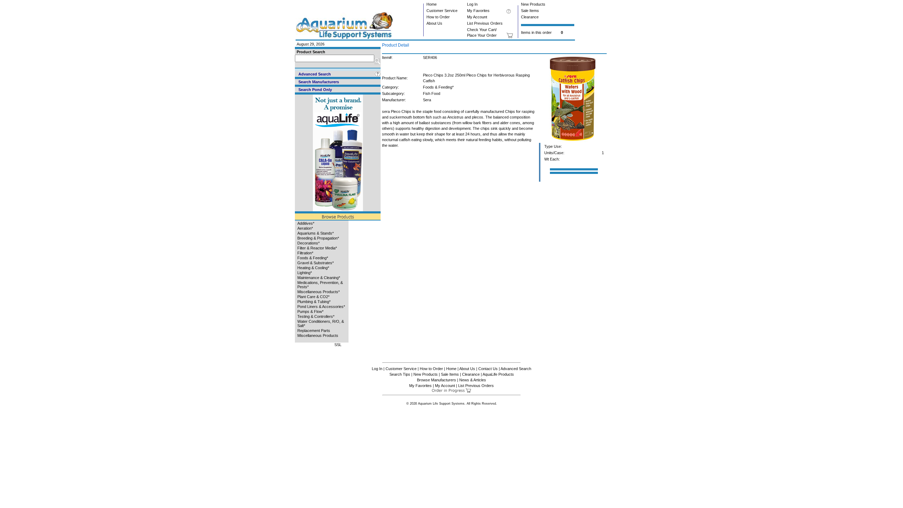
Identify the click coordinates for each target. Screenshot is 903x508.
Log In (472, 4)
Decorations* (308, 243)
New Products (533, 4)
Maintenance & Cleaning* (318, 278)
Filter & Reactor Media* (317, 248)
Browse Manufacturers (436, 380)
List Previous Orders (485, 23)
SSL (337, 345)
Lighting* (304, 273)
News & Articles (472, 380)
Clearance (530, 17)
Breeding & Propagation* (318, 238)
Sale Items (530, 10)
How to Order (438, 17)
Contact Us (488, 369)
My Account (477, 17)
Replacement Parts (313, 330)
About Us (434, 23)
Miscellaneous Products (317, 335)
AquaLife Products (498, 374)
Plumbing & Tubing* (314, 302)
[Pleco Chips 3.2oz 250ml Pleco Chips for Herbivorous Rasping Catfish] (572, 141)
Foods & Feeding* (312, 258)
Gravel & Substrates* (315, 263)
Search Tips (399, 374)
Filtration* (305, 253)
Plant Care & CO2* (313, 297)
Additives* (305, 223)
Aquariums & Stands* (315, 233)
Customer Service (441, 10)
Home (431, 4)
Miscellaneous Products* (318, 292)
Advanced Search (516, 369)
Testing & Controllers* (315, 316)
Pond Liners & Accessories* (321, 306)
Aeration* (305, 228)
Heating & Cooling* (313, 268)
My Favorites (478, 10)
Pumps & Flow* (310, 311)
